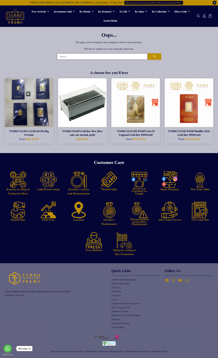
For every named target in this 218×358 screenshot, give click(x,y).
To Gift (123, 11)
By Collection (159, 11)
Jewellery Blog (117, 327)
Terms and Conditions (59, 351)
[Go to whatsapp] (8, 349)
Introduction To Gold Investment (125, 315)
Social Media (110, 20)
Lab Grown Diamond (120, 323)
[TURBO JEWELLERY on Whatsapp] (187, 282)
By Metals (84, 11)
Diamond (115, 319)
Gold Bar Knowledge (120, 283)
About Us (115, 287)
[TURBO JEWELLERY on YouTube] (180, 282)
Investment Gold (63, 11)
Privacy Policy (77, 351)
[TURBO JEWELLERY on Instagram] (173, 282)
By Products (105, 11)
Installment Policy (160, 351)
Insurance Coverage (119, 311)
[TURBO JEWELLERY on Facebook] (167, 282)
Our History (116, 291)
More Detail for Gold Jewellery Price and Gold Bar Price (154, 2)
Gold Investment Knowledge (123, 280)
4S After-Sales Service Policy (137, 351)
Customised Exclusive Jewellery (125, 303)
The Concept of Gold (120, 307)
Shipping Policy (117, 351)
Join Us (114, 299)
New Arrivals (39, 11)
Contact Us (116, 295)
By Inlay (139, 11)
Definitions (104, 351)
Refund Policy (91, 351)
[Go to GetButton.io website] (8, 355)
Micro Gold (180, 11)
